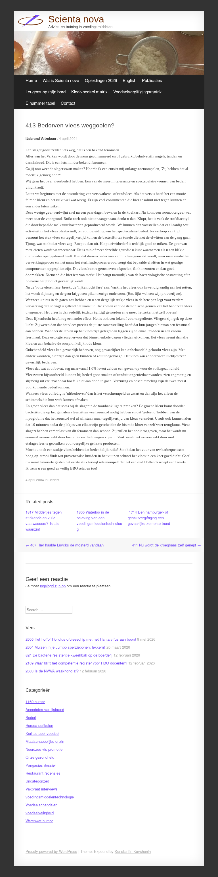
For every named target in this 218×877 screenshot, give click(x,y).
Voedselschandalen (41, 804)
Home (31, 80)
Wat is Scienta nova (61, 80)
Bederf (54, 479)
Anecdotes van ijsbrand (45, 709)
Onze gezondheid (40, 757)
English (129, 80)
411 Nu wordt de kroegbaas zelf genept (166, 545)
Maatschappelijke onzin (45, 741)
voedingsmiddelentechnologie (50, 797)
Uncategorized (37, 781)
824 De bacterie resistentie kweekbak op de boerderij (69, 655)
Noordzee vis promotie (44, 749)
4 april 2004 (68, 138)
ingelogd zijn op (53, 585)
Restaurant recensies (43, 773)
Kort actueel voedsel (42, 733)
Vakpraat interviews (42, 789)
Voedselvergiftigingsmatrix (137, 91)
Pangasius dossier (41, 765)
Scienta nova (76, 19)
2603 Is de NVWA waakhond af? (52, 671)
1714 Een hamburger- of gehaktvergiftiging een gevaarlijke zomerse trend (149, 517)
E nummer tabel (40, 103)
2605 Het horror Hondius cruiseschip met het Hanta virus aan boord (81, 639)
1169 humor (35, 701)
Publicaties (152, 80)
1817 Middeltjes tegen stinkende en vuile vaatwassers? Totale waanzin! (44, 520)
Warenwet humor (39, 820)
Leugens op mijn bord (46, 91)
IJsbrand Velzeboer (41, 138)
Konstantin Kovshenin (133, 851)
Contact (68, 103)
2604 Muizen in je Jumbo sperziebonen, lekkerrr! (65, 647)
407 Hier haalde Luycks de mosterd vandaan (65, 545)
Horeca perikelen (39, 725)
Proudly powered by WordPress (51, 851)
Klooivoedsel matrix (89, 91)
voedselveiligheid (40, 812)
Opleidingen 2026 (101, 80)
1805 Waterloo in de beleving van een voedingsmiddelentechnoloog (99, 520)
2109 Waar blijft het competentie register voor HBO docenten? (76, 663)
